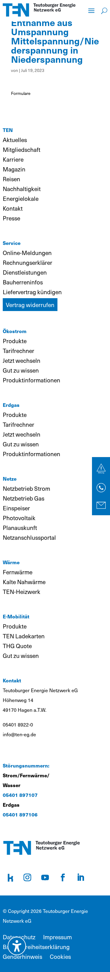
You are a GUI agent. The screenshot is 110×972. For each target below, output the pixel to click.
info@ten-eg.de (19, 734)
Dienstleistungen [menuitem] (25, 272)
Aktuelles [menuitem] (15, 140)
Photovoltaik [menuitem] (19, 518)
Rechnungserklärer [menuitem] (27, 262)
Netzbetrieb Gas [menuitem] (23, 498)
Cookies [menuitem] (60, 956)
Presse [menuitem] (11, 218)
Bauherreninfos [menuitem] (23, 282)
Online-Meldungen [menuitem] (27, 253)
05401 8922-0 (18, 724)
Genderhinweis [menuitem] (22, 956)
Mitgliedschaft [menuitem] (21, 149)
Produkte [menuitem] (15, 341)
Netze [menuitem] (9, 478)
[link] (101, 468)
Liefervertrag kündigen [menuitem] (32, 292)
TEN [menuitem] (8, 129)
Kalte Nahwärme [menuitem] (24, 582)
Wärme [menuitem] (11, 562)
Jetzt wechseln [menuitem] (21, 360)
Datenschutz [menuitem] (19, 937)
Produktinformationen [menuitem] (31, 380)
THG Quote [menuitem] (17, 646)
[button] (91, 10)
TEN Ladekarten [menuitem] (24, 636)
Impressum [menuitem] (57, 937)
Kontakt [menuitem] (13, 208)
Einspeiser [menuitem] (16, 508)
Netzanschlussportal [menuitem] (29, 537)
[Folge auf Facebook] (62, 877)
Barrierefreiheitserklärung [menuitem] (36, 947)
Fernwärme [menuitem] (17, 572)
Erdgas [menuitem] (11, 404)
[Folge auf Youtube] (45, 877)
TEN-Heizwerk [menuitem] (21, 591)
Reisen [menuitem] (11, 179)
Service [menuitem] (11, 242)
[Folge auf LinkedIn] (80, 877)
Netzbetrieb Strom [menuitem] (26, 488)
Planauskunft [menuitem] (20, 527)
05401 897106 (20, 814)
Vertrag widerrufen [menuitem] (30, 305)
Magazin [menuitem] (14, 169)
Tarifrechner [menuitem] (18, 351)
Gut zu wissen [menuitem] (21, 370)
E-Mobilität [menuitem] (16, 616)
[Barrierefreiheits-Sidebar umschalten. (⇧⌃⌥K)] (17, 946)
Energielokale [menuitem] (20, 198)
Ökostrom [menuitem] (15, 331)
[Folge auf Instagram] (27, 877)
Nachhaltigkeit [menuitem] (22, 189)
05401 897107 (20, 794)
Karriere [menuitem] (13, 159)
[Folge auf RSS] (10, 877)
